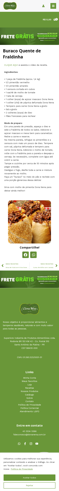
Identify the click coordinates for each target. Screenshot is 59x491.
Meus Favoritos (29, 381)
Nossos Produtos (29, 391)
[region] (29, 472)
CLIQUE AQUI (11, 65)
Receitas (29, 388)
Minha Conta (29, 378)
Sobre (29, 398)
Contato (29, 401)
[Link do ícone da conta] (43, 6)
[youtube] (37, 443)
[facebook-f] (26, 443)
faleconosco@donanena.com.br (29, 434)
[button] (25, 255)
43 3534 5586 (30, 431)
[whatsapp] (20, 443)
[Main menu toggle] (53, 6)
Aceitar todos (29, 477)
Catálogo (29, 394)
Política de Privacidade (22, 469)
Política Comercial (29, 408)
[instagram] (32, 443)
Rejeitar (29, 485)
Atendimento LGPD (29, 411)
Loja (29, 384)
